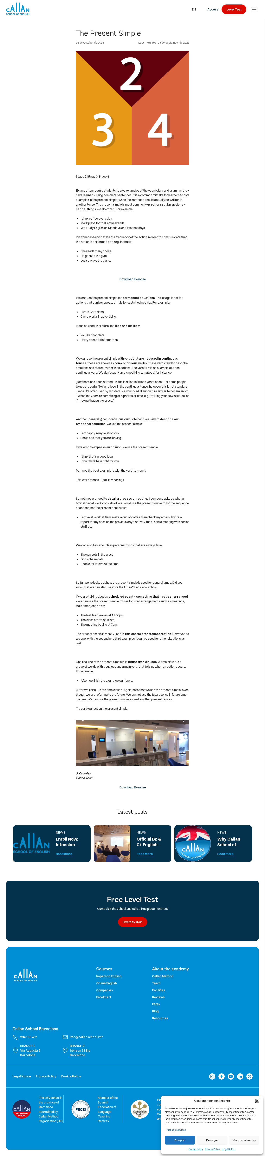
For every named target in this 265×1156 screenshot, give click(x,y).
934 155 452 (28, 1037)
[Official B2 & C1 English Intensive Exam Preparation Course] (112, 843)
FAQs (156, 1004)
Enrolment (103, 997)
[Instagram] (212, 1076)
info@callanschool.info (86, 1037)
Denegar (212, 1140)
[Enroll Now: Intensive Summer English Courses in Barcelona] (31, 843)
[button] (257, 1101)
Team (156, 983)
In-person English (108, 976)
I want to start (132, 922)
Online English (106, 983)
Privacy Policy (212, 1149)
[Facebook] (221, 1076)
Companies (104, 990)
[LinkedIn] (240, 1076)
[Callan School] (17, 9)
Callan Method (162, 976)
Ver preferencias (244, 1140)
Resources (160, 1018)
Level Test (234, 9)
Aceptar (180, 1140)
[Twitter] (249, 1076)
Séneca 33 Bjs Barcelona (80, 1052)
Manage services (176, 1129)
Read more (64, 854)
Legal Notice (229, 1149)
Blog (155, 1011)
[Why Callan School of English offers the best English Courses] (192, 843)
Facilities (158, 990)
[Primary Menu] (254, 9)
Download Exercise (132, 279)
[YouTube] (231, 1076)
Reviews (158, 997)
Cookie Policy (196, 1149)
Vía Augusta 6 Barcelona (30, 1052)
